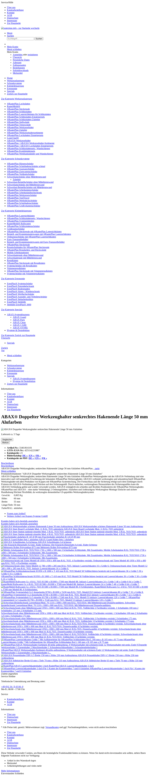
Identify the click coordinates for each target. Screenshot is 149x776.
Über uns (11, 7)
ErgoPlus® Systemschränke (20, 283)
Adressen (17, 62)
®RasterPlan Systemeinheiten (20, 221)
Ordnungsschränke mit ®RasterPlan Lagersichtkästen (31, 237)
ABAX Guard (19, 317)
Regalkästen (12, 260)
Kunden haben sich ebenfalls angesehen (19, 521)
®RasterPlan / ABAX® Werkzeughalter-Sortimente (30, 143)
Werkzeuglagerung (15, 365)
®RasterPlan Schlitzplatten (19, 111)
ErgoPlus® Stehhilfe (16, 302)
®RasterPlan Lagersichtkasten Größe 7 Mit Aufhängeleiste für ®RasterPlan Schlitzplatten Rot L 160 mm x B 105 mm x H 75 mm (68, 640)
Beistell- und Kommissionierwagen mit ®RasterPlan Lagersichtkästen (39, 234)
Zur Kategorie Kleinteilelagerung (16, 210)
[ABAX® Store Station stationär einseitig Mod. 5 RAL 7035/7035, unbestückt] (38, 531)
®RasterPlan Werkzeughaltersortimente (25, 132)
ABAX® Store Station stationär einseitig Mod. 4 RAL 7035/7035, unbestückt (111, 534)
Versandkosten (52, 727)
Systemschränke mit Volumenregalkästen (26, 273)
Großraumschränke (16, 229)
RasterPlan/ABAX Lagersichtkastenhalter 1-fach (71, 666)
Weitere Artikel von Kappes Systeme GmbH (27, 516)
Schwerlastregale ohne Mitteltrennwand (25, 255)
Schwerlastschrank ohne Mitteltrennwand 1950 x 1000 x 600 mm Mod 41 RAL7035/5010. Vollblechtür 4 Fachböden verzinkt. (72, 635)
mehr (97, 468)
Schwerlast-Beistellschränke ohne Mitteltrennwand (30, 182)
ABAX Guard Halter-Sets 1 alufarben (56, 539)
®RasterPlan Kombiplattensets (21, 151)
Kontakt (10, 12)
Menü (9, 33)
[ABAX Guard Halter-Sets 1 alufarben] (20, 539)
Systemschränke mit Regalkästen (22, 265)
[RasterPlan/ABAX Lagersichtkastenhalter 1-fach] (25, 666)
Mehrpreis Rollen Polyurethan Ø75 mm (58, 547)
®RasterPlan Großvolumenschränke (23, 206)
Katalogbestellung (15, 10)
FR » (44, 458)
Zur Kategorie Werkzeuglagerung (16, 99)
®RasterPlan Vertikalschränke (20, 174)
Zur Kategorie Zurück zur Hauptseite (18, 335)
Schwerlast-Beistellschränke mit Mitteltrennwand (29, 187)
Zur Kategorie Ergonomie (13, 278)
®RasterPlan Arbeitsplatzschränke (22, 190)
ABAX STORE (20, 327)
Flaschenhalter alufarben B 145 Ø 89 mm (61, 537)
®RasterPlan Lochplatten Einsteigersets (25, 135)
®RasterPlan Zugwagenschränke (22, 171)
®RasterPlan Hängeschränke (20, 163)
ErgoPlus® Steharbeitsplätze (20, 299)
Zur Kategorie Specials (11, 309)
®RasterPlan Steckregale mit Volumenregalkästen (30, 271)
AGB (9, 15)
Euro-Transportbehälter (17, 239)
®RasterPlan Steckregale (18, 109)
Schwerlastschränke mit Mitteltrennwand (25, 184)
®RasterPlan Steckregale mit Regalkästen (26, 263)
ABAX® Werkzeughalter (19, 140)
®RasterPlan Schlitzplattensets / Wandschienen (28, 148)
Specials (11, 376)
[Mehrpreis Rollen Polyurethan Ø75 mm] (20, 547)
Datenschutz (12, 18)
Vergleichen (7, 439)
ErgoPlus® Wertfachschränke (20, 294)
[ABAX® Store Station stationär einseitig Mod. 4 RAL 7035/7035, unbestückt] (38, 534)
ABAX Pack (19, 320)
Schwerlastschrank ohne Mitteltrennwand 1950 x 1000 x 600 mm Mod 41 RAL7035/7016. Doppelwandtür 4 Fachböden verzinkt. (73, 625)
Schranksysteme (14, 368)
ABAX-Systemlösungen (18, 314)
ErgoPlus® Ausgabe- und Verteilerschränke (27, 296)
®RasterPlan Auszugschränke (20, 169)
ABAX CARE (20, 325)
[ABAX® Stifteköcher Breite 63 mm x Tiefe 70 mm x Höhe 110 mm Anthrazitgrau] (40, 660)
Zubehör (17, 179)
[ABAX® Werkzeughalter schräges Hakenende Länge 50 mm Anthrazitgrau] (37, 526)
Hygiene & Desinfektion (18, 330)
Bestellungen (19, 68)
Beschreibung (7, 463)
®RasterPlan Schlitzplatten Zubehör (23, 119)
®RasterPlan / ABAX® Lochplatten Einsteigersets (30, 146)
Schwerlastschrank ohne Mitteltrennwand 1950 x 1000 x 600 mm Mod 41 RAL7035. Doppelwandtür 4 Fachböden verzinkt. (71, 630)
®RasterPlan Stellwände (18, 122)
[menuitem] (77, 7)
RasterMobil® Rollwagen (19, 223)
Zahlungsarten (19, 65)
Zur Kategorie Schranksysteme (15, 158)
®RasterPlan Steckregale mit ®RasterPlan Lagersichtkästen (34, 231)
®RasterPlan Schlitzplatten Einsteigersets (26, 117)
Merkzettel (18, 73)
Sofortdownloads (21, 70)
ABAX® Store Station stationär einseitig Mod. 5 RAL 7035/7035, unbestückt (111, 531)
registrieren (33, 54)
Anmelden (18, 54)
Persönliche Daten (21, 60)
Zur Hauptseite (14, 23)
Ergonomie (12, 373)
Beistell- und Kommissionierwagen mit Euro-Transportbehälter (36, 242)
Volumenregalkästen (16, 268)
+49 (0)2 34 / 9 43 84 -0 (12, 686)
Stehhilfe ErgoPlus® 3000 (19, 304)
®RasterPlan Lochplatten (18, 103)
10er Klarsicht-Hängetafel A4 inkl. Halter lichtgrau (74, 545)
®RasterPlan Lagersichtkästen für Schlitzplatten (29, 114)
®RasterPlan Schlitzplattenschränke (23, 226)
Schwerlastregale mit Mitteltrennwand (24, 258)
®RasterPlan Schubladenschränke (22, 203)
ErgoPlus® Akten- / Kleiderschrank (23, 291)
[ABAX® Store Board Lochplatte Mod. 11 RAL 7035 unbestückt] (32, 529)
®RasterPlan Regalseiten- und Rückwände (26, 250)
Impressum (12, 20)
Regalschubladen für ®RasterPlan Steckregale (28, 247)
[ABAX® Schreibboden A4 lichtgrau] (19, 542)
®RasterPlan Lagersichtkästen (21, 215)
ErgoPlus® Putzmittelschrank (20, 286)
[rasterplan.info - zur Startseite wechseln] (20, 28)
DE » (31, 458)
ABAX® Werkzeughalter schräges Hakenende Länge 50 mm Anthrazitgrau (108, 526)
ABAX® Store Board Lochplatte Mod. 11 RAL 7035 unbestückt (94, 529)
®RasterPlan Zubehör (17, 130)
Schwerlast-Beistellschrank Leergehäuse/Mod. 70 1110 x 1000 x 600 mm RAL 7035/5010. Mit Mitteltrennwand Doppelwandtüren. (68, 604)
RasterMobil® (13, 106)
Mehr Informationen (10, 771)
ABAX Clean (19, 322)
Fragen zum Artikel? (16, 513)
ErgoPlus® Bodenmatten (18, 289)
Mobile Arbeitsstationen (18, 252)
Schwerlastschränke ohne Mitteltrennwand (26, 177)
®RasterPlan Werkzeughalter (20, 127)
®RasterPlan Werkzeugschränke (22, 195)
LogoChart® (13, 138)
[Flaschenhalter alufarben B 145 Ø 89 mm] (21, 537)
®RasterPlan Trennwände (19, 125)
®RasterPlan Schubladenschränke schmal (26, 166)
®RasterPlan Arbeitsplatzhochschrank (24, 192)
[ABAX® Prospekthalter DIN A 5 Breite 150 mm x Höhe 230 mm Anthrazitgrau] (39, 655)
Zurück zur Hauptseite (17, 384)
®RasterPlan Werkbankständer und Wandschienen (30, 153)
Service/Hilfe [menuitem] (12, 12)
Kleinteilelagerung (15, 370)
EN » (38, 458)
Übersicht (17, 57)
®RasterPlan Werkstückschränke (22, 200)
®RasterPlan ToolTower (18, 198)
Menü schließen (14, 49)
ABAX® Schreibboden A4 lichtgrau (54, 542)
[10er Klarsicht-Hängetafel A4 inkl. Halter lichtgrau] (26, 545)
